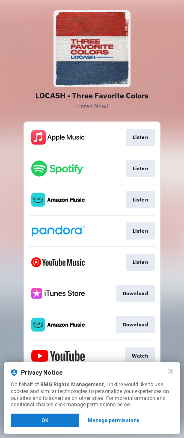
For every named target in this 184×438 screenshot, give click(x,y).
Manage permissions (113, 420)
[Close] (171, 371)
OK (45, 420)
